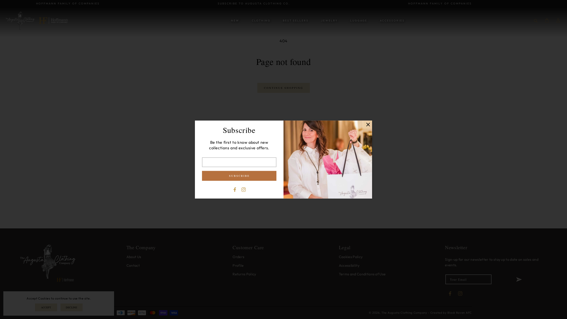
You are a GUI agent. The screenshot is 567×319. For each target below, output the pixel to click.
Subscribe (239, 175)
